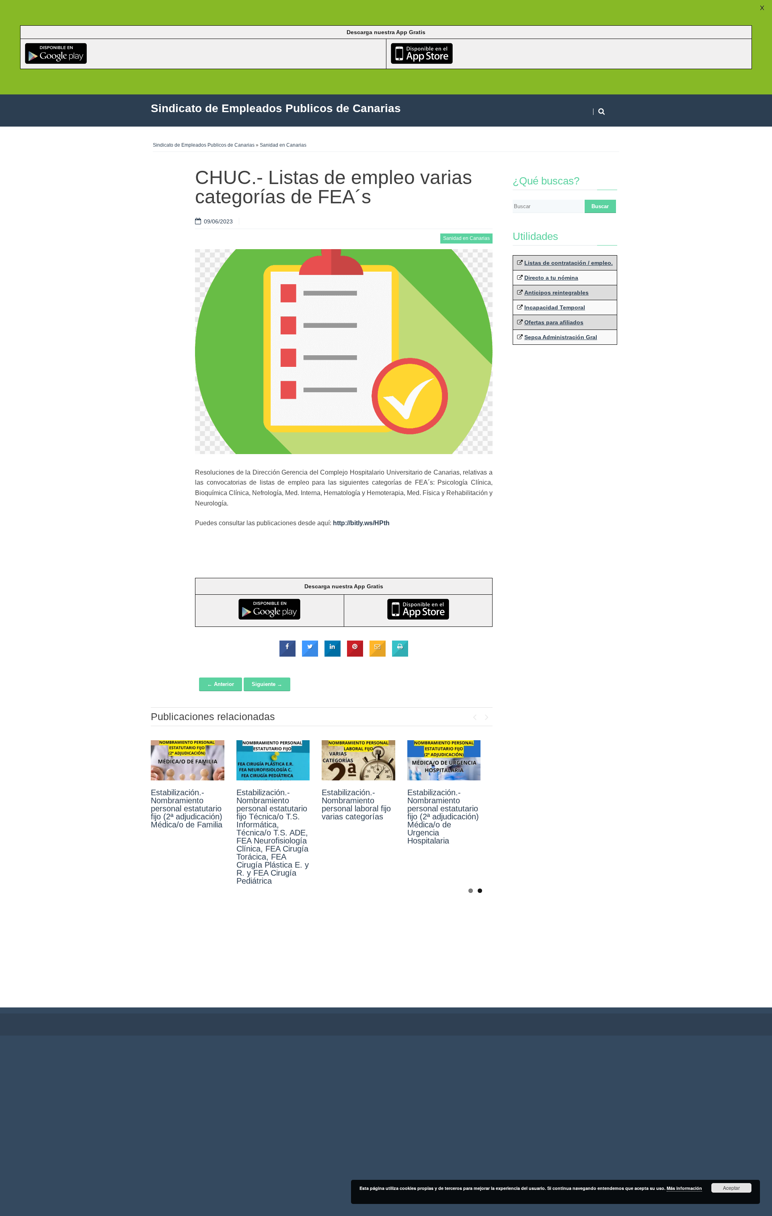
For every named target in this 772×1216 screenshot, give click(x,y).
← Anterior (220, 684)
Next (486, 715)
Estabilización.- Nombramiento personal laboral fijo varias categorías (356, 804)
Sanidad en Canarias (283, 145)
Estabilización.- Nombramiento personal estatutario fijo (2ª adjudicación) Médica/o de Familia (186, 808)
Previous (474, 715)
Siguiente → (267, 684)
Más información (684, 1188)
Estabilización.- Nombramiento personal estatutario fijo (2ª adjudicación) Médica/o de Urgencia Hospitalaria (443, 816)
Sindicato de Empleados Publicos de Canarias (204, 145)
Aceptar (731, 1187)
